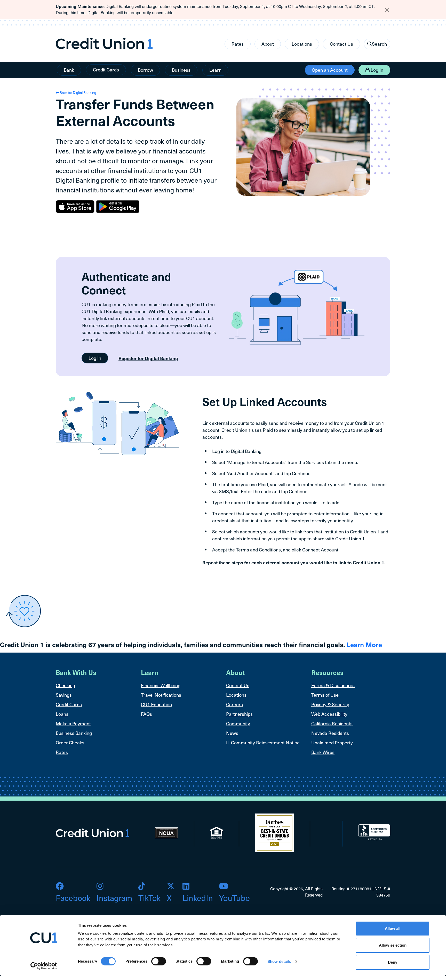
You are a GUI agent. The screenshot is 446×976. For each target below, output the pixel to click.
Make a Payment (73, 723)
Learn (215, 69)
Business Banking (74, 732)
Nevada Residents (330, 732)
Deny (392, 962)
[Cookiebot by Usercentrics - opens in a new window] (43, 966)
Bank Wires (322, 752)
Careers (234, 704)
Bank (69, 69)
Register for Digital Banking (148, 358)
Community (238, 723)
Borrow (145, 69)
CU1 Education (156, 704)
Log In (376, 69)
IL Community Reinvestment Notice (263, 742)
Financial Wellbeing (160, 685)
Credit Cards (106, 69)
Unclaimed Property (332, 742)
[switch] (158, 961)
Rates (238, 43)
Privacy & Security (330, 704)
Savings (64, 694)
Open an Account (330, 69)
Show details (279, 961)
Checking (65, 685)
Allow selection (393, 945)
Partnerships (239, 713)
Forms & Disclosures (333, 685)
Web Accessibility (329, 713)
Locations (302, 43)
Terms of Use (325, 694)
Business (181, 69)
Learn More (364, 644)
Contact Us (341, 43)
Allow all (392, 928)
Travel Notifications (161, 694)
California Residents (332, 723)
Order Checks (70, 742)
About (267, 43)
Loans (62, 713)
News (232, 732)
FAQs (146, 713)
